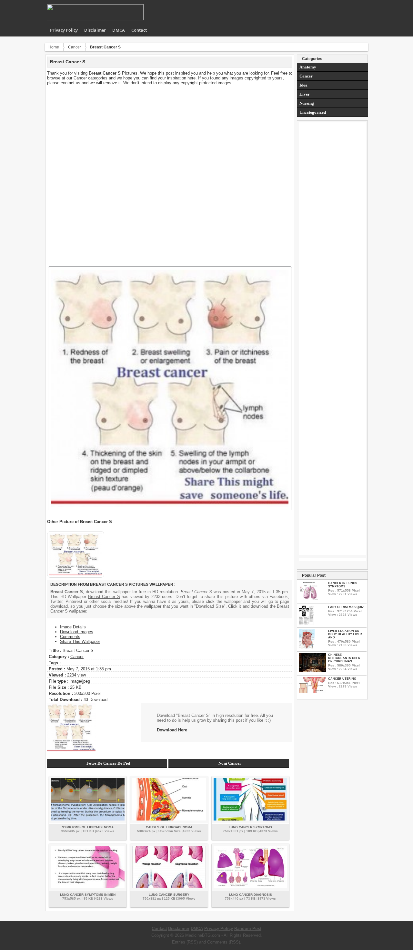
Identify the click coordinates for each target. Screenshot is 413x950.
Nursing (306, 103)
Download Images (76, 631)
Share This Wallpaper (80, 641)
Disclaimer (95, 30)
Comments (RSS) (223, 942)
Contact (139, 30)
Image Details (73, 627)
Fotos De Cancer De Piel (108, 763)
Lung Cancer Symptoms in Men (88, 894)
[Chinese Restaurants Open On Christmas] (312, 670)
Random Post (247, 928)
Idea (303, 85)
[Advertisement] (169, 130)
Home (53, 47)
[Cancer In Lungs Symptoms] (308, 599)
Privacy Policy (64, 30)
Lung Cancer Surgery (169, 894)
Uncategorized (312, 112)
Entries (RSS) (185, 942)
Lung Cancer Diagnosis (250, 894)
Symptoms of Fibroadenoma (88, 827)
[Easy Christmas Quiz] (306, 623)
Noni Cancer (229, 763)
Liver (304, 94)
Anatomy (307, 67)
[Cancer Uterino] (312, 691)
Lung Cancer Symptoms (250, 827)
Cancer (74, 47)
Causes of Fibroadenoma (169, 827)
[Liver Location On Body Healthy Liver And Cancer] (307, 647)
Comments (70, 636)
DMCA (118, 30)
